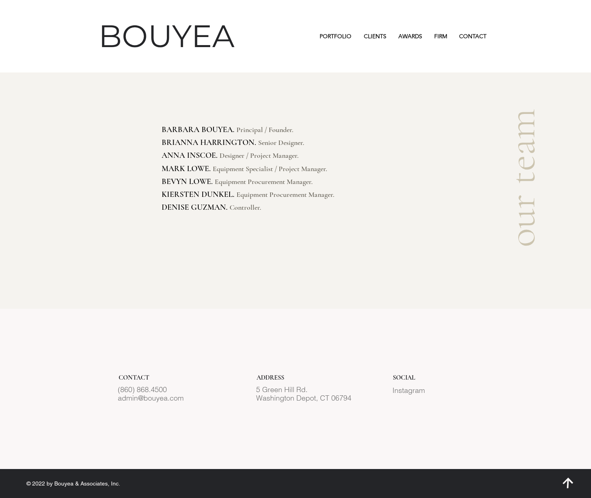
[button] (335, 36)
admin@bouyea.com (151, 398)
